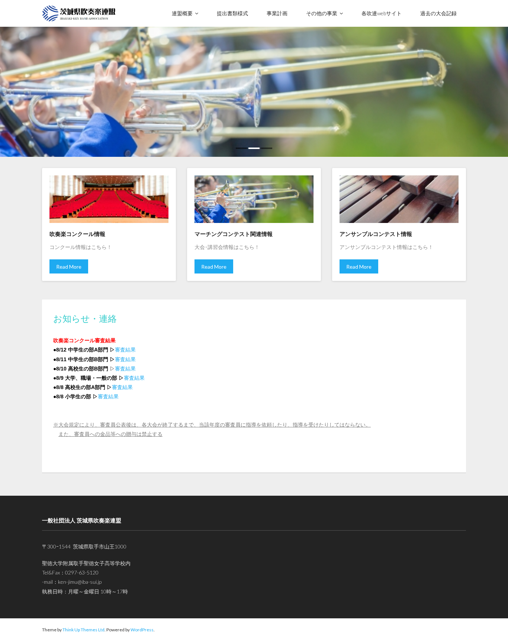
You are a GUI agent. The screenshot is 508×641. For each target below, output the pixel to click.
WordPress (142, 629)
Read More (68, 266)
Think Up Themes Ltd (83, 629)
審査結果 (125, 350)
